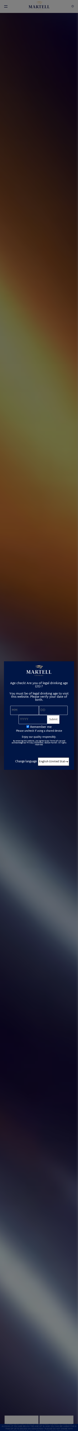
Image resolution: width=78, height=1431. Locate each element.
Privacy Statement (35, 743)
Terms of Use (56, 741)
